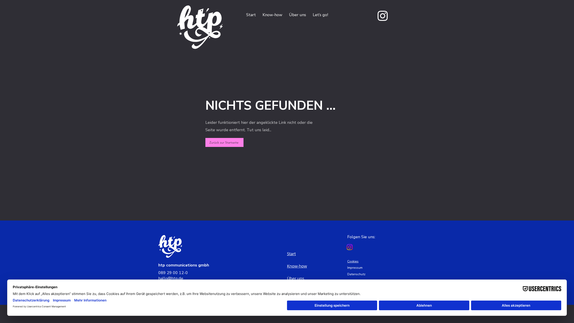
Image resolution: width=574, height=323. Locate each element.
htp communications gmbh (183, 265)
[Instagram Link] (350, 247)
